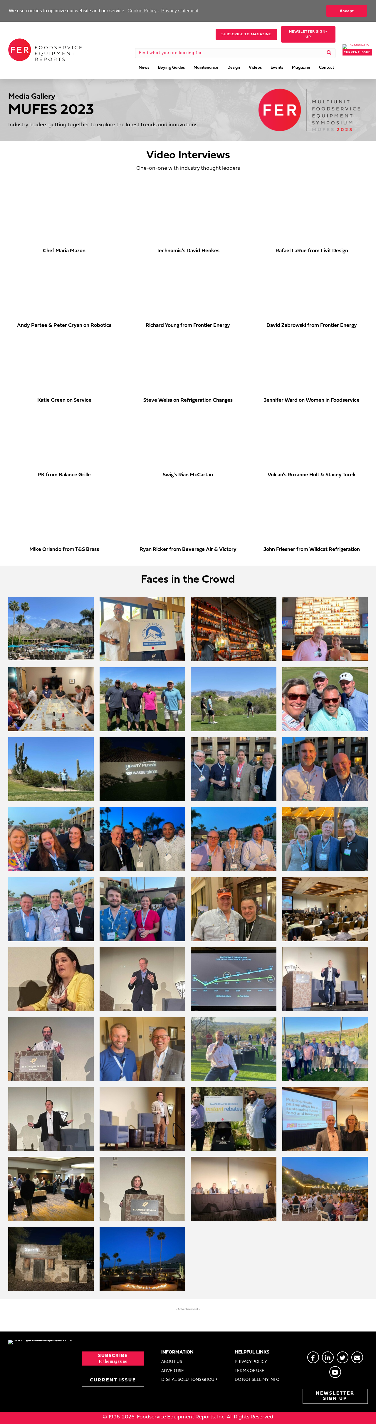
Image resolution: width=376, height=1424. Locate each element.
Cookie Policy (142, 10)
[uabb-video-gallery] (64, 215)
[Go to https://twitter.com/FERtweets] (342, 1357)
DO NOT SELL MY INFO (257, 1380)
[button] (246, 34)
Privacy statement (179, 10)
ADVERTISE (172, 1371)
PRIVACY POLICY (251, 1362)
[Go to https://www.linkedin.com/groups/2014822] (328, 1357)
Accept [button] (347, 11)
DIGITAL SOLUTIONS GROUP (189, 1380)
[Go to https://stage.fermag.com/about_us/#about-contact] (357, 1357)
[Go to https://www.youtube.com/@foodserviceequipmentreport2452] (335, 1372)
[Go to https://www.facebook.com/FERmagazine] (313, 1357)
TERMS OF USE (249, 1371)
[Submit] (329, 53)
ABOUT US (171, 1362)
